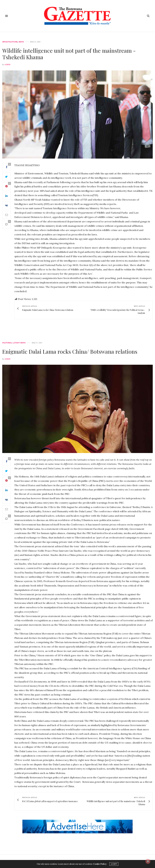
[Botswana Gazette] (77, 16)
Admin (7, 64)
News (21, 42)
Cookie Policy (99, 864)
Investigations (10, 42)
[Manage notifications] (147, 861)
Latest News (19, 343)
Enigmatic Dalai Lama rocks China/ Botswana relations (69, 351)
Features (7, 343)
